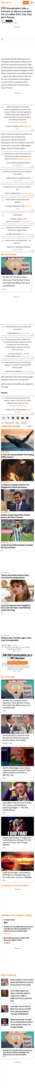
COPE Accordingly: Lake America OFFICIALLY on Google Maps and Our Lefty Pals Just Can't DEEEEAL (17, 875)
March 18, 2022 (17, 165)
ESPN (17, 423)
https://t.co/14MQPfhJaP (17, 406)
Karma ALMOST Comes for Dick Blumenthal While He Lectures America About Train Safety (16, 738)
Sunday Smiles (9, 920)
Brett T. (3, 21)
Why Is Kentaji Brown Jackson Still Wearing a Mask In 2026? (16, 939)
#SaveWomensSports (23, 159)
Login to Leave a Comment (17, 663)
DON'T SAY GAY (10, 423)
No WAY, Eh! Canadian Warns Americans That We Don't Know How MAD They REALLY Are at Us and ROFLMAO (18, 929)
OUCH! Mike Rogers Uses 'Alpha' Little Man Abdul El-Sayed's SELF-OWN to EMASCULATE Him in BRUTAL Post (21, 996)
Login (26, 3)
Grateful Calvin (7, 743)
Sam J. (4, 289)
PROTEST (23, 423)
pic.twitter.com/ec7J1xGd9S (17, 122)
